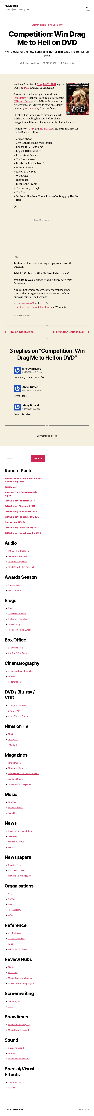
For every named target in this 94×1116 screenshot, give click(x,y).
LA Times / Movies (16, 870)
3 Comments (68, 63)
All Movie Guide (15, 933)
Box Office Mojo (15, 648)
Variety (11, 847)
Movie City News (16, 842)
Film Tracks (13, 802)
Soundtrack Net (15, 807)
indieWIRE (12, 836)
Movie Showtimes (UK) (19, 1024)
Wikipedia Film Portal (17, 949)
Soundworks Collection (18, 1058)
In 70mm (12, 676)
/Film (10, 608)
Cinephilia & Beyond (17, 613)
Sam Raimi (20, 98)
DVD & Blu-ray (55, 25)
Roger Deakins (15, 682)
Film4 (10, 734)
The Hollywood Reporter (19, 784)
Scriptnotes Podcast (17, 556)
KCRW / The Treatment (18, 551)
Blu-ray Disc (46, 128)
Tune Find (12, 813)
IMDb (10, 944)
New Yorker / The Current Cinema (23, 773)
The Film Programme (17, 561)
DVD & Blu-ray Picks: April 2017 (20, 506)
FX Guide (12, 1088)
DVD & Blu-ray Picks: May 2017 (20, 501)
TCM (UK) (13, 739)
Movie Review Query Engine (21, 983)
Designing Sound (16, 1048)
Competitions (38, 25)
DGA (10, 904)
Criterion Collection (17, 705)
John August (14, 1001)
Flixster (11, 967)
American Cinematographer (20, 671)
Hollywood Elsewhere (18, 619)
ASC (10, 894)
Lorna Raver (31, 108)
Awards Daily (14, 585)
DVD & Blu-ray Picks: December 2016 (23, 533)
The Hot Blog (14, 624)
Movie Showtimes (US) (18, 1030)
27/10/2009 (51, 63)
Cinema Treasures (16, 938)
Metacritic (12, 972)
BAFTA (11, 899)
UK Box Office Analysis (18, 653)
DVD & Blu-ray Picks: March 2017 (21, 511)
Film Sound (13, 1053)
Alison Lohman (23, 101)
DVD (26, 87)
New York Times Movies (19, 876)
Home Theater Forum (18, 716)
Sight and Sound (15, 779)
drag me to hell (23, 315)
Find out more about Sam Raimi (34, 307)
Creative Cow (14, 1082)
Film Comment (14, 763)
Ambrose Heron (32, 63)
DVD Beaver (13, 711)
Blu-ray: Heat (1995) (15, 522)
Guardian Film (14, 865)
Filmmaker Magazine (17, 768)
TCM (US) (12, 745)
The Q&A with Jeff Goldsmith (21, 567)
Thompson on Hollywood (19, 630)
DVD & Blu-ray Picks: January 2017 (22, 527)
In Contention (14, 590)
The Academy (14, 910)
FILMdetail (11, 5)
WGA (10, 915)
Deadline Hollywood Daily (20, 831)
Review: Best (11, 487)
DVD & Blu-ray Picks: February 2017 (22, 517)
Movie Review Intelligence (20, 978)
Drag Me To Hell (46, 84)
